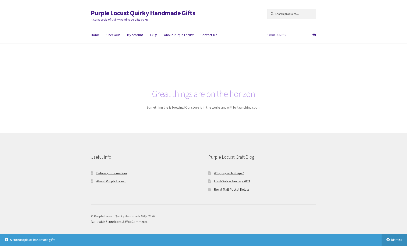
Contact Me (209, 35)
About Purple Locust (179, 35)
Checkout (113, 35)
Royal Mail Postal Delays (231, 189)
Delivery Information (111, 173)
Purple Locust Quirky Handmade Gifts (143, 13)
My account (135, 35)
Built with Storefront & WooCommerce (119, 221)
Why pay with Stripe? (229, 173)
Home (95, 35)
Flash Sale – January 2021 (232, 181)
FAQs (153, 35)
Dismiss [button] (396, 240)
